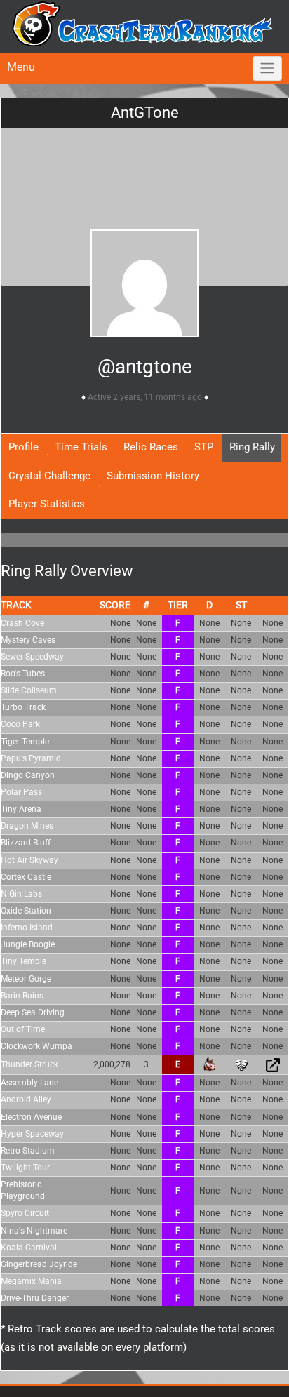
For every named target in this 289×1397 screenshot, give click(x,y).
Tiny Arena (21, 809)
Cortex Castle (26, 877)
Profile (23, 447)
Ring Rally (252, 447)
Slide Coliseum (29, 690)
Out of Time (23, 1029)
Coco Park (20, 724)
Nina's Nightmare (34, 1231)
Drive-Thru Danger (35, 1298)
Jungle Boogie (28, 944)
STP (203, 447)
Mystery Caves (28, 640)
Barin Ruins (22, 996)
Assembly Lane (29, 1083)
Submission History (153, 475)
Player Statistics (46, 503)
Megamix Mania (31, 1281)
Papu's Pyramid (31, 758)
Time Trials (81, 447)
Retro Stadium (28, 1151)
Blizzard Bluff (26, 843)
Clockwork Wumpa (36, 1046)
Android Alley (26, 1099)
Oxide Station (26, 911)
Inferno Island (27, 928)
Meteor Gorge (26, 979)
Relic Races (150, 447)
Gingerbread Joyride (39, 1264)
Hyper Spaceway (32, 1134)
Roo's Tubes (23, 674)
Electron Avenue (31, 1117)
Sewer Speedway (32, 657)
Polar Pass (21, 792)
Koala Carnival (29, 1247)
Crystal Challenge (49, 475)
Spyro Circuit (25, 1213)
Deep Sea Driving (33, 1012)
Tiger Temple (25, 742)
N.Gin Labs (21, 894)
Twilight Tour (25, 1167)
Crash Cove (22, 623)
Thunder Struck (29, 1064)
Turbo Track (23, 707)
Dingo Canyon (28, 775)
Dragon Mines (27, 826)
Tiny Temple (23, 961)
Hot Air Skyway (29, 860)
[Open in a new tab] (273, 1064)
